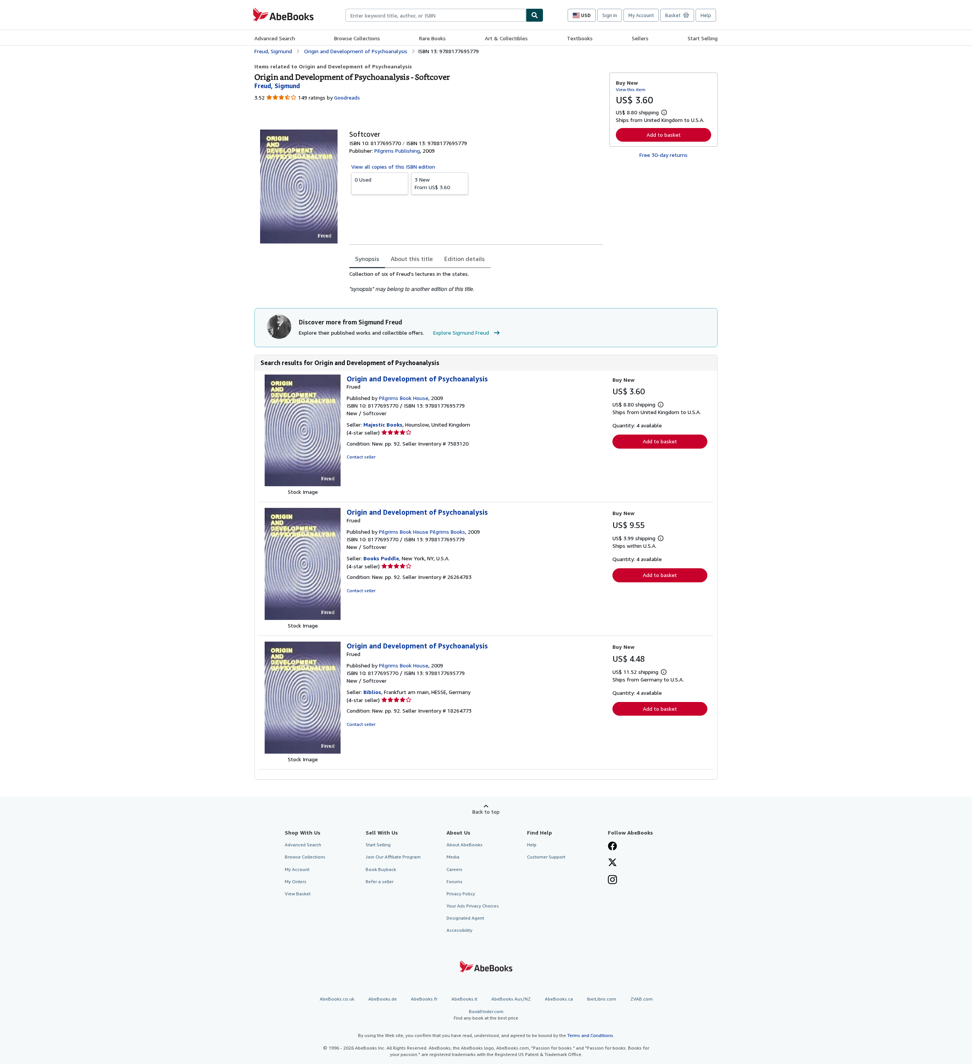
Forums (454, 881)
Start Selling (703, 38)
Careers (454, 869)
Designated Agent (465, 918)
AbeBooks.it (464, 999)
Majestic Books (382, 424)
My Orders (295, 881)
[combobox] (436, 15)
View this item (630, 89)
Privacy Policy (461, 893)
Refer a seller (379, 881)
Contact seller (361, 457)
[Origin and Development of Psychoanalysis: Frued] (303, 484)
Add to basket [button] (664, 134)
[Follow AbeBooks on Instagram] (612, 881)
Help (706, 15)
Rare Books (432, 38)
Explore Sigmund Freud (461, 332)
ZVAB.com (641, 999)
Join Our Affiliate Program (393, 857)
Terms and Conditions (590, 1035)
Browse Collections (357, 38)
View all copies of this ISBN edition (393, 166)
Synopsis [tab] (367, 258)
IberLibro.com (601, 999)
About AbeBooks (465, 844)
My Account (641, 15)
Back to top (486, 811)
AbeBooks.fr (424, 999)
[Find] (534, 15)
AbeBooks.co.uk (337, 999)
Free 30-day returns (663, 155)
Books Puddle (381, 558)
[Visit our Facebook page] (612, 847)
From (432, 183)
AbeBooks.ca (559, 999)
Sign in (609, 15)
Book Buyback (381, 869)
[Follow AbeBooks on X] (612, 863)
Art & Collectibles (506, 38)
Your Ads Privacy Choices (473, 906)
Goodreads (347, 97)
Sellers (640, 38)
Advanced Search (274, 38)
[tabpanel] (476, 281)
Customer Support (546, 857)
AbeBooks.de (382, 999)
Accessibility (459, 930)
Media (453, 857)
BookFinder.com (486, 1015)
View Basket (298, 893)
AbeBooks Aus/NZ (511, 999)
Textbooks (580, 38)
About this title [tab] (412, 258)
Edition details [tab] (464, 258)
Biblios (372, 692)
